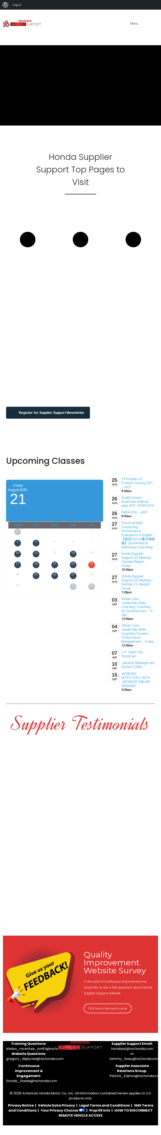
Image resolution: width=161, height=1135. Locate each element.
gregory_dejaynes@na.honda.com (35, 1058)
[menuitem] (5, 5)
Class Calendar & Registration (28, 266)
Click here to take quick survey (107, 1008)
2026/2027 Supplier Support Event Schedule (80, 274)
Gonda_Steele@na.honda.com (31, 1081)
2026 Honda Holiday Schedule (133, 266)
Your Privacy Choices (60, 1110)
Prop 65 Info (99, 1110)
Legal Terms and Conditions (104, 1105)
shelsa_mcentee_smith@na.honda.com (39, 1048)
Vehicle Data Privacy (56, 1105)
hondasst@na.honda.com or (132, 1051)
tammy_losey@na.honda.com (134, 1058)
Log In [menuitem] (17, 4)
